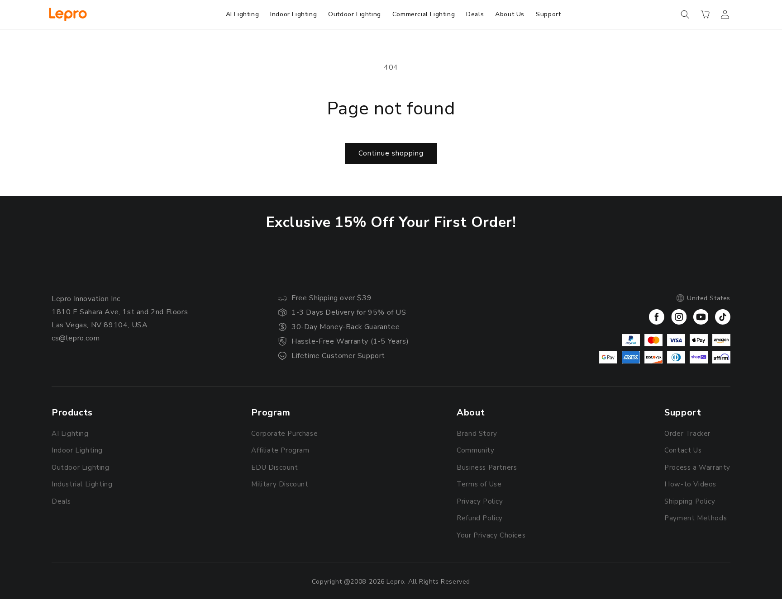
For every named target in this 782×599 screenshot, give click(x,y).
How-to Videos (690, 484)
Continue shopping (391, 153)
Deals (61, 501)
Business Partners (487, 467)
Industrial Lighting (82, 484)
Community (475, 450)
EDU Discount (274, 467)
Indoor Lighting (77, 450)
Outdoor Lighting (81, 467)
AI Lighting (70, 433)
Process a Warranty (697, 467)
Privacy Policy (480, 501)
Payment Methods (695, 518)
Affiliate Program (280, 450)
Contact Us (682, 450)
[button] (685, 14)
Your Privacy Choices (491, 535)
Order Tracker (687, 433)
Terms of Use (479, 484)
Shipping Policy (689, 501)
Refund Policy (480, 518)
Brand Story (477, 433)
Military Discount (279, 484)
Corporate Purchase (284, 433)
